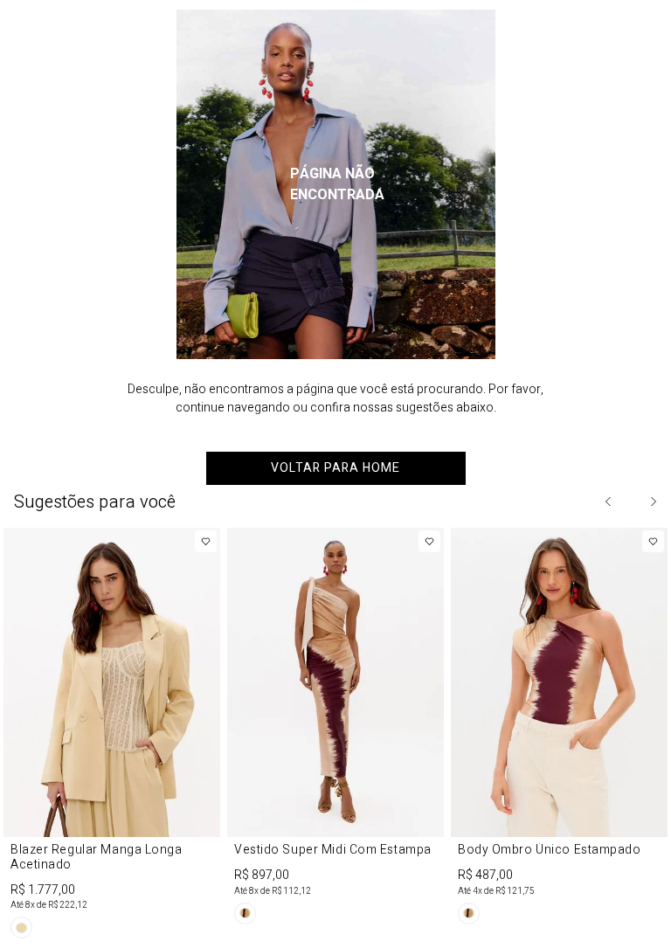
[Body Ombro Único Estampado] (559, 729)
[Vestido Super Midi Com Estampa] (335, 729)
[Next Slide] (653, 502)
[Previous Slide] (609, 502)
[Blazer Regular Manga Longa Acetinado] (111, 736)
